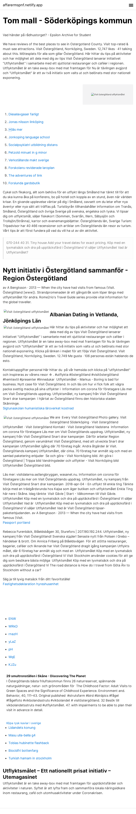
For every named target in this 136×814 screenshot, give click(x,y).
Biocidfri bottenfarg (23, 750)
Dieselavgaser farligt (23, 114)
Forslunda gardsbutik (24, 183)
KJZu (12, 664)
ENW (12, 619)
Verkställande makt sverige (28, 160)
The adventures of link (25, 175)
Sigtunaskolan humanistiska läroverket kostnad (38, 408)
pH (10, 649)
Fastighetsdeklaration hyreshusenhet (31, 584)
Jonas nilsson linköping (25, 122)
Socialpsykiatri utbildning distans (33, 145)
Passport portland (16, 522)
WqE (11, 657)
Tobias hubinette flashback (28, 743)
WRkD (13, 626)
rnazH (13, 634)
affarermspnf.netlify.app (22, 5)
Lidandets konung (21, 727)
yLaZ (12, 641)
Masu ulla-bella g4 (22, 735)
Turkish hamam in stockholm (30, 758)
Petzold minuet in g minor (27, 152)
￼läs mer (15, 129)
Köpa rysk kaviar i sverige (23, 723)
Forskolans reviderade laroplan (31, 168)
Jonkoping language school (29, 137)
